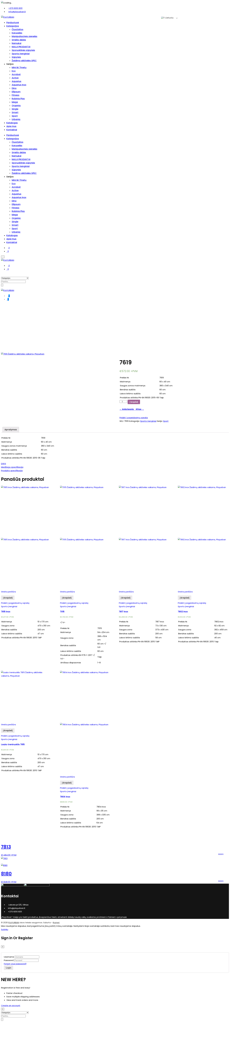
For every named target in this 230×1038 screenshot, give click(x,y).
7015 (62, 611)
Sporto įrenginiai (21, 53)
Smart (15, 112)
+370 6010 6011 (15, 8)
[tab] (10, 430)
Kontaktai (11, 129)
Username (9, 956)
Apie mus (11, 126)
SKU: (122, 421)
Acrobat (16, 74)
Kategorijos (12, 26)
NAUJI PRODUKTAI (21, 46)
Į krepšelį (134, 402)
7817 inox (123, 611)
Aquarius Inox (19, 84)
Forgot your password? (15, 963)
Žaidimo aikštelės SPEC (24, 60)
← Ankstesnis (127, 409)
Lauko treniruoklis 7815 (13, 744)
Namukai (16, 43)
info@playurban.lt (17, 11)
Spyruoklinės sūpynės (23, 50)
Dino (14, 88)
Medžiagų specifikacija (12, 467)
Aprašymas (11, 429)
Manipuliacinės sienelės (24, 36)
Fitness (15, 95)
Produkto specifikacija (12, 470)
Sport (15, 115)
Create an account (10, 1005)
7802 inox (183, 611)
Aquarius (16, 81)
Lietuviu (169, 17)
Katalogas (12, 122)
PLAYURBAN (13, 922)
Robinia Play (18, 98)
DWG (3, 463)
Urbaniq (16, 119)
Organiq (16, 105)
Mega (15, 102)
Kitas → (139, 409)
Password (8, 960)
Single (15, 109)
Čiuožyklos (17, 29)
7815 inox (5, 611)
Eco (14, 70)
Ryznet (56, 922)
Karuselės (17, 32)
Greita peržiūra (8, 591)
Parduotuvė (12, 22)
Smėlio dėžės (19, 39)
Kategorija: (134, 421)
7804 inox (65, 796)
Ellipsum (16, 91)
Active (15, 77)
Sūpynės (16, 57)
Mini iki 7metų (19, 67)
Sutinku (4, 929)
